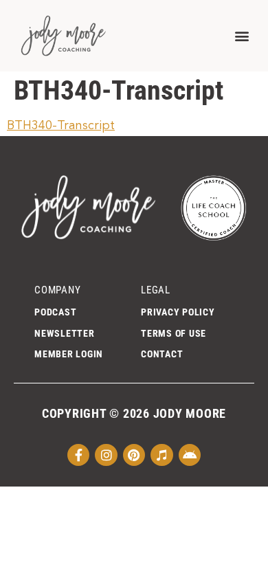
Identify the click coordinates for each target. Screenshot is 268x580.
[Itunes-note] (161, 455)
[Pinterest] (134, 455)
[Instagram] (106, 455)
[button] (241, 35)
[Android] (190, 455)
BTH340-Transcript (61, 126)
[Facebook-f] (78, 455)
